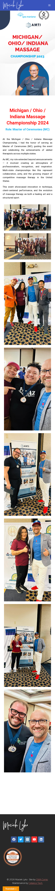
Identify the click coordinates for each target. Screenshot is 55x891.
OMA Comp (42, 879)
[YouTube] (34, 839)
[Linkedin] (41, 839)
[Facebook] (14, 839)
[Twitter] (21, 839)
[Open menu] (49, 5)
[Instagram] (27, 839)
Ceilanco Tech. (36, 883)
